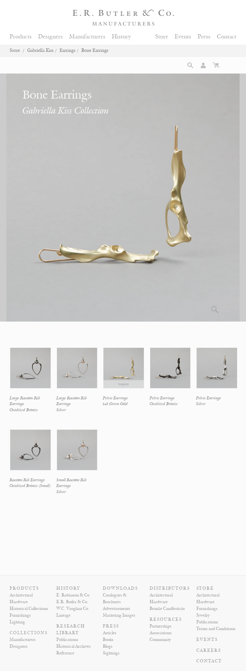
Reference (65, 653)
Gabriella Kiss (40, 50)
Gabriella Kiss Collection (65, 110)
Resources (166, 619)
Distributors (170, 588)
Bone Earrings (94, 50)
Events (183, 36)
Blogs (107, 646)
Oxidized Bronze (24, 409)
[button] (190, 65)
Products (21, 36)
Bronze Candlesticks (167, 608)
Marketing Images (119, 615)
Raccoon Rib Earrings (27, 480)
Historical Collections (29, 608)
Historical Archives (73, 646)
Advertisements (116, 608)
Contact (226, 36)
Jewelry (202, 615)
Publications (67, 639)
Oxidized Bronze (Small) (30, 485)
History (121, 36)
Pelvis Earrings (115, 398)
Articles (109, 632)
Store (161, 36)
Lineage (63, 615)
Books (108, 639)
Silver (61, 409)
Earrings (67, 50)
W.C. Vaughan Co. (72, 608)
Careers (208, 650)
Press (204, 36)
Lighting (17, 622)
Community (160, 639)
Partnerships (160, 626)
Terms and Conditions (215, 628)
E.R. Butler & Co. (72, 601)
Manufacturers (87, 36)
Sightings (111, 653)
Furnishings (20, 615)
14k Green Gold (115, 403)
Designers (50, 36)
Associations (161, 632)
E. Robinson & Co (72, 595)
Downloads (120, 588)
